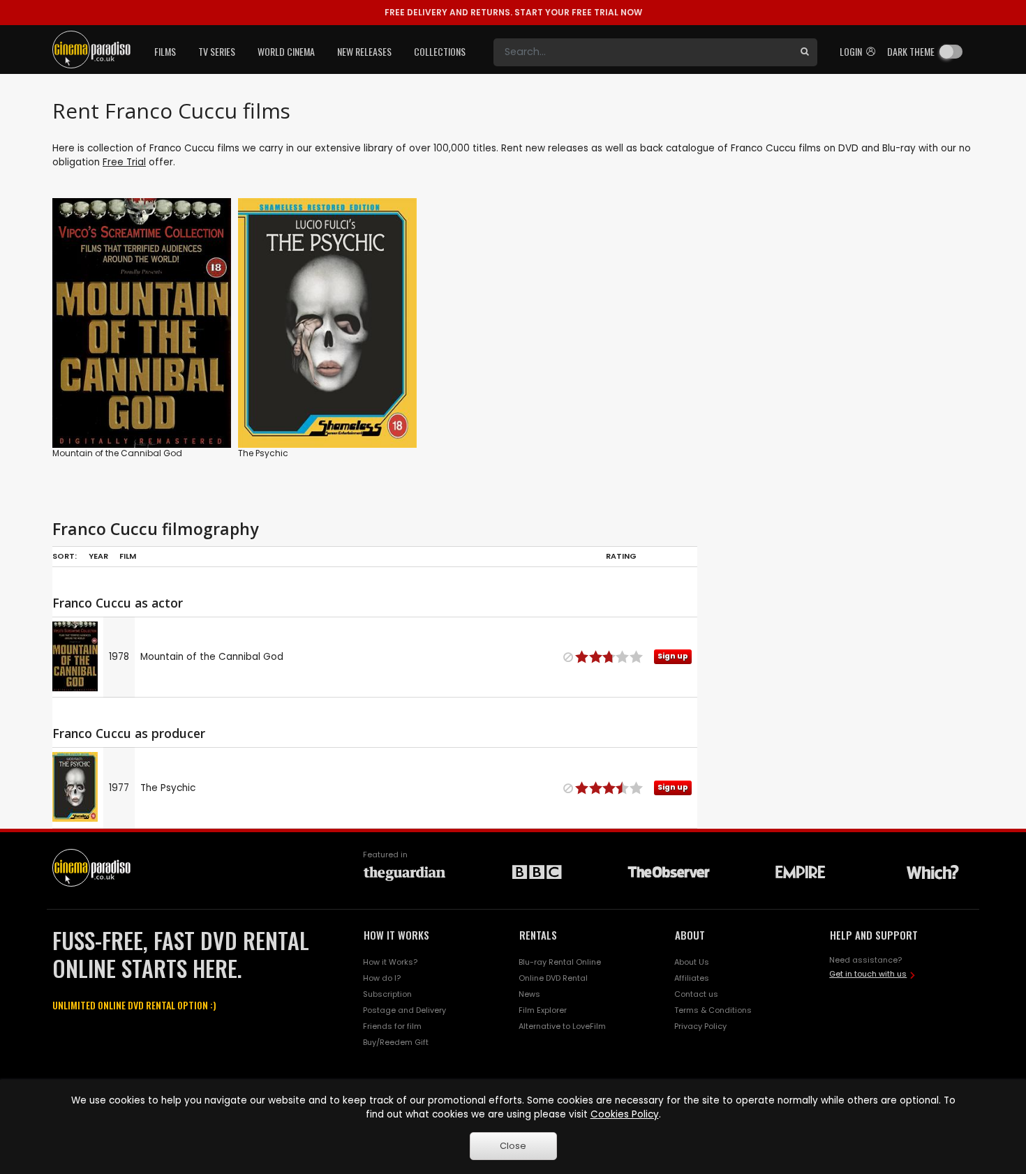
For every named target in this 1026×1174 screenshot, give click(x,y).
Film (127, 556)
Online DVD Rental (553, 978)
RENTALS (538, 934)
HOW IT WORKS (396, 934)
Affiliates (691, 978)
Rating (621, 556)
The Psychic (263, 453)
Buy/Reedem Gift (396, 1042)
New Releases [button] (364, 51)
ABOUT (690, 934)
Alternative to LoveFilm (562, 1026)
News (529, 994)
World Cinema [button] (286, 51)
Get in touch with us (868, 973)
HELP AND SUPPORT (874, 934)
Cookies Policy (624, 1114)
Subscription (387, 994)
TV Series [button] (216, 51)
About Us (691, 962)
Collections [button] (440, 51)
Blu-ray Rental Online (560, 962)
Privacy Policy (700, 1026)
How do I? (382, 978)
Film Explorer (543, 1010)
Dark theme (911, 51)
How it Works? (390, 962)
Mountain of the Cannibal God (117, 453)
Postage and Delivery (404, 1010)
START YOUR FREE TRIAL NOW (513, 12)
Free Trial (124, 162)
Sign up (142, 408)
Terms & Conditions (713, 1010)
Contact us (696, 994)
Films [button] (165, 51)
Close (513, 1146)
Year (98, 556)
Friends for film (392, 1026)
